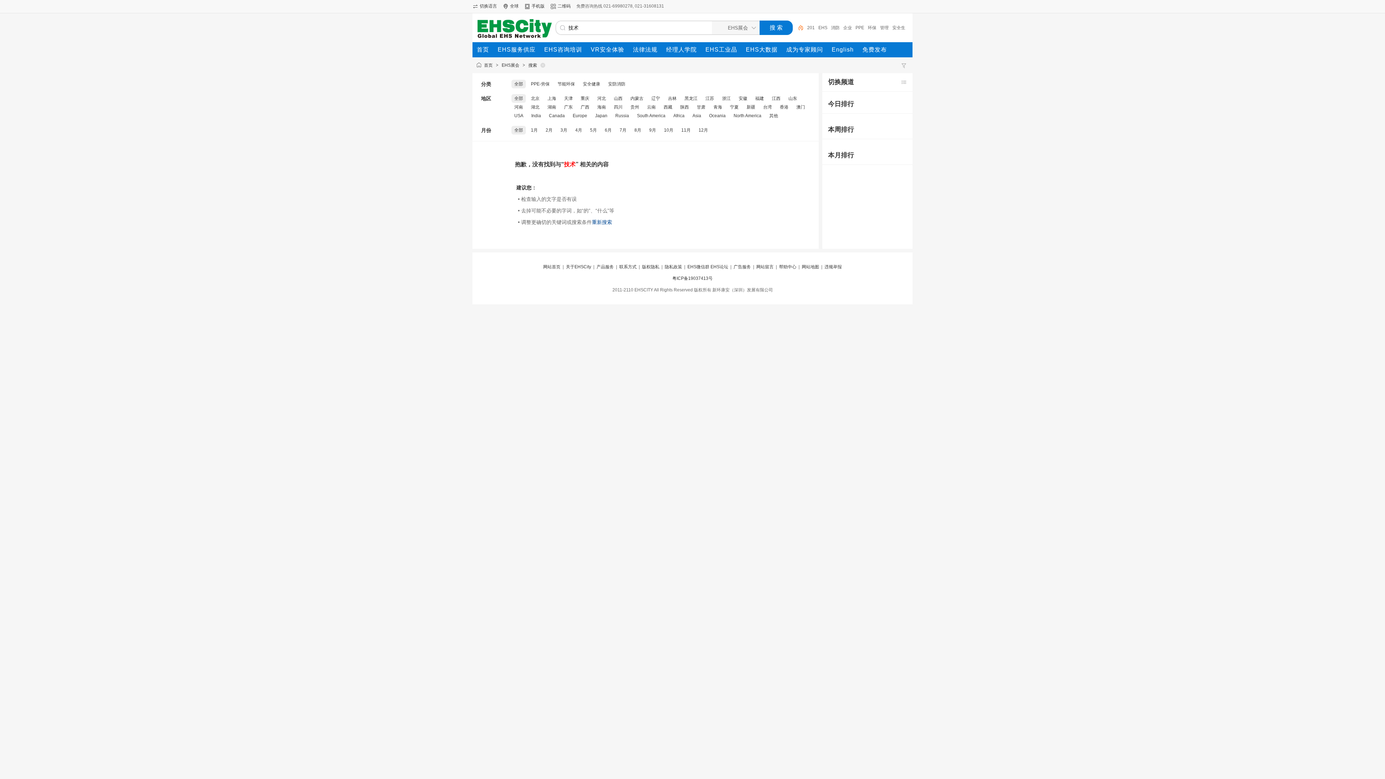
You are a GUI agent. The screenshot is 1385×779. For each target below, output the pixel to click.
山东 (792, 98)
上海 (552, 98)
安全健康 (591, 84)
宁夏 (734, 107)
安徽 (743, 98)
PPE (860, 27)
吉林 (672, 98)
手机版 (538, 6)
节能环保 (566, 84)
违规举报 (833, 266)
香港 (784, 107)
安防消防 (616, 84)
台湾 (767, 107)
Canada (557, 115)
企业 (847, 27)
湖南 (552, 107)
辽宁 (655, 98)
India (536, 115)
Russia (622, 115)
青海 (717, 107)
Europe (580, 115)
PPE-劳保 (540, 84)
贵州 (634, 107)
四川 (618, 107)
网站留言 (765, 266)
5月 (593, 130)
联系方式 (628, 266)
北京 (535, 98)
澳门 (800, 107)
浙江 (726, 98)
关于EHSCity (578, 266)
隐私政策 (673, 266)
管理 (884, 27)
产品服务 (605, 266)
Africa (679, 115)
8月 (637, 130)
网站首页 (551, 266)
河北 (601, 98)
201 (811, 27)
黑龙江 (691, 98)
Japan (601, 115)
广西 (585, 107)
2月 (549, 130)
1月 (534, 130)
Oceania (717, 115)
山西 (618, 98)
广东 (568, 107)
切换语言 (488, 6)
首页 (488, 65)
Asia (696, 115)
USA (518, 115)
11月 (686, 130)
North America (747, 115)
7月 (623, 130)
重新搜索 (602, 222)
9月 (652, 130)
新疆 (751, 107)
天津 (568, 98)
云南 (651, 107)
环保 (872, 27)
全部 (518, 84)
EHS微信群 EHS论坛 (707, 266)
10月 (668, 130)
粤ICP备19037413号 (692, 278)
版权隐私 (650, 266)
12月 (703, 130)
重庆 (585, 98)
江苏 (709, 98)
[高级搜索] (798, 28)
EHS (822, 27)
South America (651, 115)
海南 (601, 107)
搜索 (532, 65)
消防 (835, 27)
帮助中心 (787, 266)
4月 (578, 130)
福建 (759, 98)
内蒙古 (636, 98)
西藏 (668, 107)
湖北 (535, 107)
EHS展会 (510, 65)
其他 (773, 115)
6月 (608, 130)
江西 (776, 98)
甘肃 (701, 107)
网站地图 (810, 266)
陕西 (684, 107)
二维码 (564, 6)
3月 (563, 130)
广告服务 (742, 266)
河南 (518, 107)
